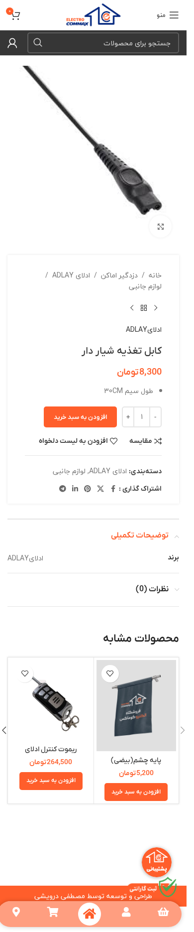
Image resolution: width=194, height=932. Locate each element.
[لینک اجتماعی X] (100, 482)
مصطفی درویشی (59, 888)
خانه (155, 268)
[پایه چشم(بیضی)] (137, 698)
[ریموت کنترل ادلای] (51, 693)
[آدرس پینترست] (87, 482)
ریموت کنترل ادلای (51, 742)
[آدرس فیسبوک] (113, 482)
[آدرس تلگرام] (62, 482)
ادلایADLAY (144, 322)
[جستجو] (37, 42)
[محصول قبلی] (156, 301)
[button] (136, 785)
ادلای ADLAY (71, 268)
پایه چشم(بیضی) (136, 753)
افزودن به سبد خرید (80, 409)
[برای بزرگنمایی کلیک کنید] (160, 219)
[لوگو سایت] (93, 13)
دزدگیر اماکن (119, 268)
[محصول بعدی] (132, 301)
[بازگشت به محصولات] (144, 301)
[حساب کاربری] (12, 43)
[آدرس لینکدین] (75, 482)
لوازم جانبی (145, 278)
